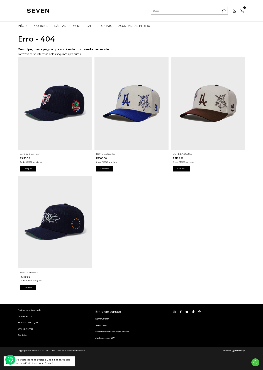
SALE (90, 26)
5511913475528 (102, 319)
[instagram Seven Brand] (174, 311)
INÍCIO (22, 26)
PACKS (76, 26)
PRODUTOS (40, 26)
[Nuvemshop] (234, 351)
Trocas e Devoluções (28, 322)
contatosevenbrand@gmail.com (112, 331)
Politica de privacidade (29, 310)
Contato (22, 335)
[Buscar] (223, 10)
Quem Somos (25, 316)
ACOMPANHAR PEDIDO (134, 26)
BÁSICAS (60, 26)
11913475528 (101, 325)
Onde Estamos (25, 328)
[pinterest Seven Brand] (199, 311)
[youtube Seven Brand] (187, 311)
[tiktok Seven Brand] (193, 311)
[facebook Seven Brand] (180, 311)
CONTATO (105, 26)
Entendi (49, 363)
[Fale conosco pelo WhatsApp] (255, 362)
